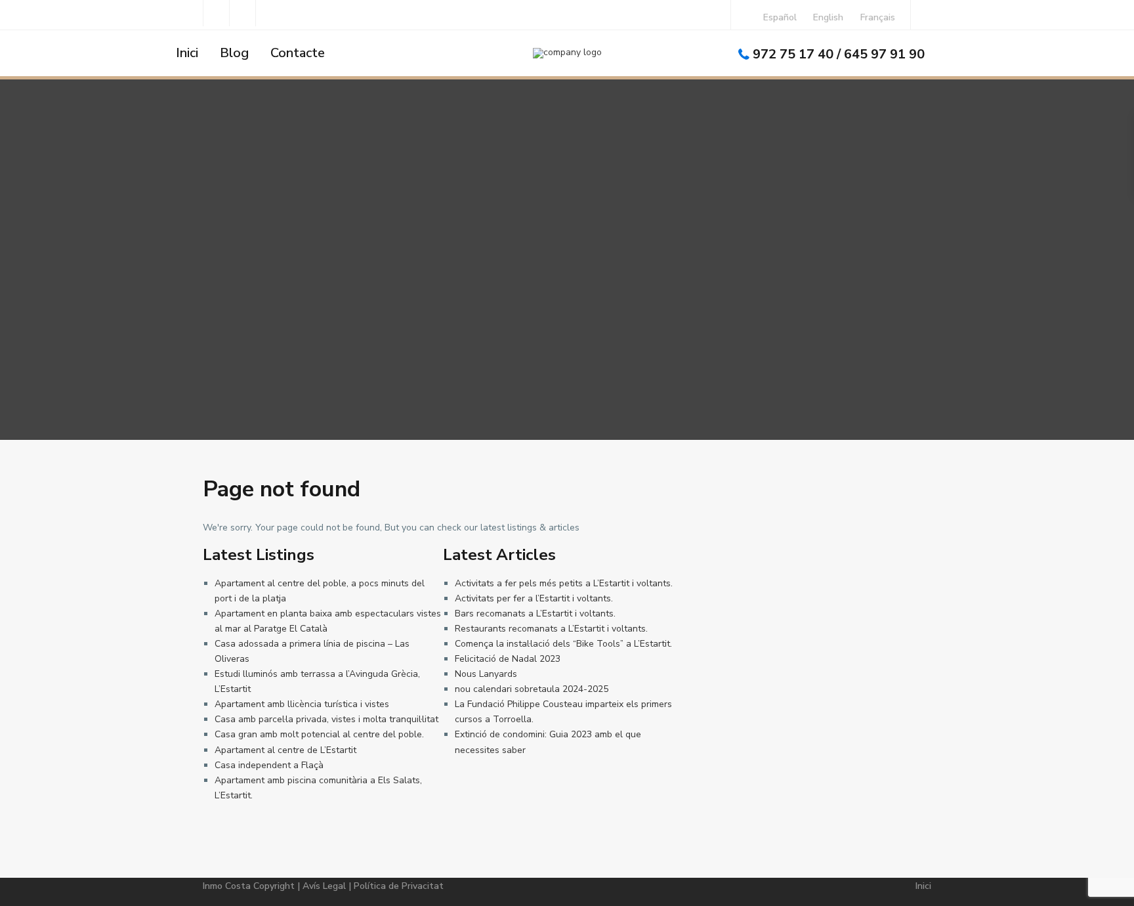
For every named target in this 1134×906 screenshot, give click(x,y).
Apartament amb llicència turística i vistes (302, 704)
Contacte (297, 53)
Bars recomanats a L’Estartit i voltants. (535, 613)
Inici (187, 53)
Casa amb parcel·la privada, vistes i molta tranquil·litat (326, 719)
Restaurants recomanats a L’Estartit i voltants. (551, 628)
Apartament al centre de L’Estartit (285, 750)
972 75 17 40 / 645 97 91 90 (839, 54)
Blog (234, 53)
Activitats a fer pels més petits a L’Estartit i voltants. (564, 583)
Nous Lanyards (486, 674)
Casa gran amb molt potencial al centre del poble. (319, 734)
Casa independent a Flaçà (269, 765)
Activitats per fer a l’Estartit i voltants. (534, 598)
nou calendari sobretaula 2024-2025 (531, 689)
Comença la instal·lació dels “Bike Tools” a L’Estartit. (563, 643)
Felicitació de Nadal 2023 (507, 659)
